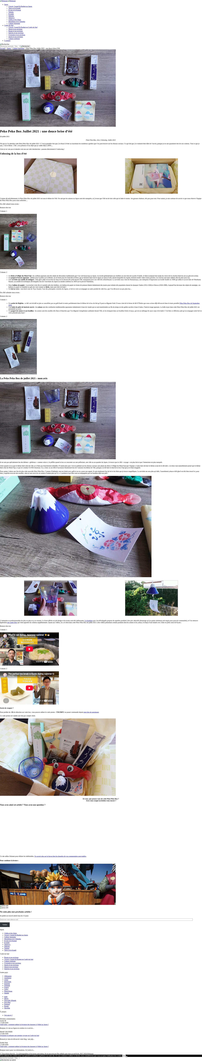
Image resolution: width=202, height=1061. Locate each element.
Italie (5, 997)
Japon (6, 4)
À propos (7, 40)
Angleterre (7, 978)
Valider (4, 925)
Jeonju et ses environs (15, 37)
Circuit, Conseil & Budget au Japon (20, 6)
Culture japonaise (14, 23)
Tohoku (11, 12)
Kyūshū (11, 14)
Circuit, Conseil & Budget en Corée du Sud (22, 27)
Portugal (7, 1004)
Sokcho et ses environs (16, 33)
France (6, 987)
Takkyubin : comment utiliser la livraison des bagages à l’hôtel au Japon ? (24, 1024)
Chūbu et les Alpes (14, 20)
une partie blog (12, 622)
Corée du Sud (8, 25)
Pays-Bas (7, 1002)
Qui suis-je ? (8, 1015)
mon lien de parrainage (91, 712)
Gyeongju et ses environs (16, 35)
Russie (6, 1006)
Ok (124, 1056)
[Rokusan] (8, 1)
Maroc (6, 998)
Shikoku (11, 16)
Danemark (7, 982)
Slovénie (7, 1008)
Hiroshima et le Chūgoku (16, 21)
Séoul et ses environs (15, 29)
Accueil (2, 48)
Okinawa (11, 18)
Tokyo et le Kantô (14, 8)
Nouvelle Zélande (10, 1000)
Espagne (7, 984)
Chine (6, 980)
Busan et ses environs (15, 31)
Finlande (7, 985)
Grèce (6, 989)
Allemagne (7, 976)
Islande (6, 993)
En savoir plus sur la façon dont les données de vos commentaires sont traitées (60, 856)
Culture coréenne (14, 39)
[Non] (126, 1056)
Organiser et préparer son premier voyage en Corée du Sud (19, 1035)
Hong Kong (8, 991)
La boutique (89, 620)
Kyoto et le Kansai (14, 10)
